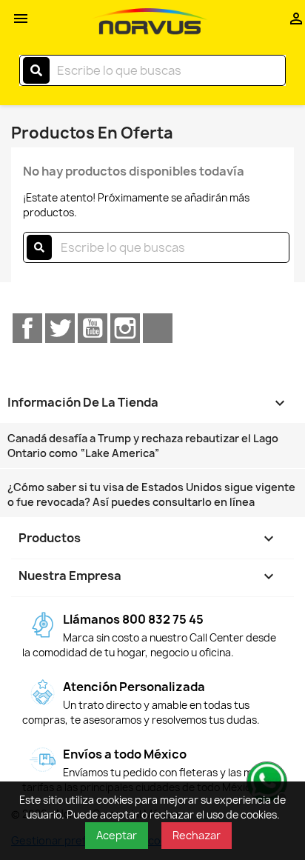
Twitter (60, 328)
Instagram (125, 328)
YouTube (92, 328)
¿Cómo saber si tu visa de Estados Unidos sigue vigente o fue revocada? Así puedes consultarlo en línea (151, 494)
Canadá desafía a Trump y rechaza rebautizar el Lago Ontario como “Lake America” (142, 445)
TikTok (157, 328)
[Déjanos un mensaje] (265, 780)
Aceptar (116, 835)
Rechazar (196, 835)
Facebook (27, 328)
